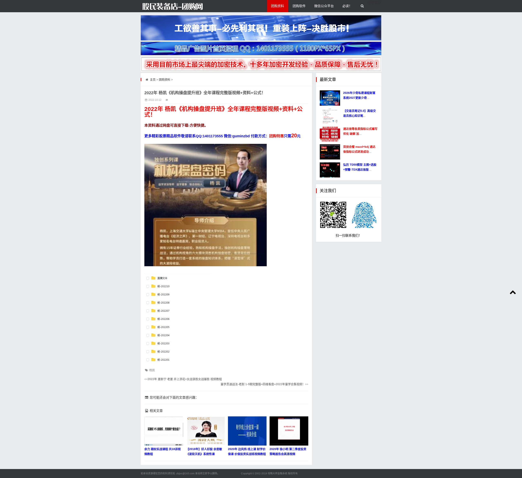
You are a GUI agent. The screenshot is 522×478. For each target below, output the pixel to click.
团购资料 (277, 6)
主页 (153, 79)
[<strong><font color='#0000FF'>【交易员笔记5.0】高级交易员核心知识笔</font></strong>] (330, 116)
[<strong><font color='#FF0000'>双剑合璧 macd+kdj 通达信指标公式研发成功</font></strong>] (330, 152)
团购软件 (299, 6)
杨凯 (152, 370)
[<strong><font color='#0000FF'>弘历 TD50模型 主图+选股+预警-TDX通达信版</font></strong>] (330, 169)
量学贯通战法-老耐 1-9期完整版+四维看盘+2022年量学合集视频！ (264, 384)
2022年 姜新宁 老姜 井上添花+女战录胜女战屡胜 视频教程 (183, 379)
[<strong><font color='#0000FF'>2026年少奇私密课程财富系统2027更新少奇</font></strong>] (330, 98)
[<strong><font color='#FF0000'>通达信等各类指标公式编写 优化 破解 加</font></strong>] (330, 134)
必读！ (347, 6)
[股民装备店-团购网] (161, 6)
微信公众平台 (324, 6)
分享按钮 (374, 2)
